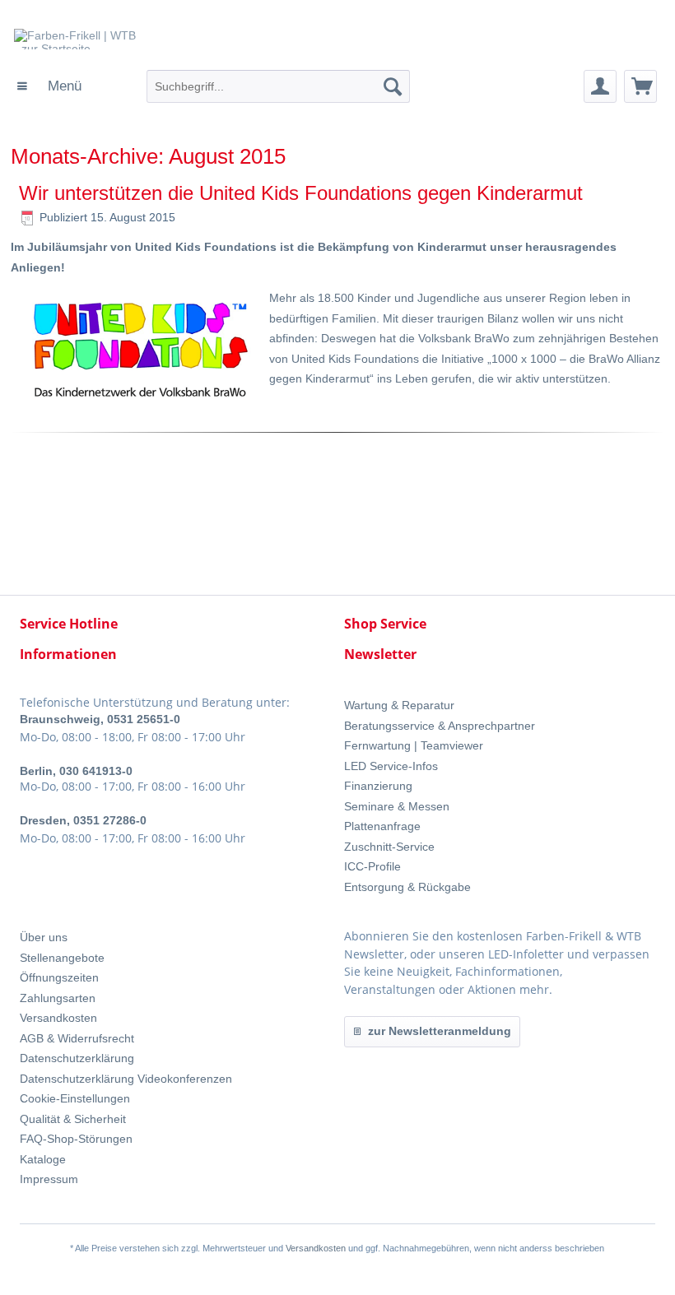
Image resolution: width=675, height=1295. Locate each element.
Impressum (49, 1179)
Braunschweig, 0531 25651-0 (100, 719)
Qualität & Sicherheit (73, 1119)
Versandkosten (58, 1017)
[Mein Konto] (600, 86)
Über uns (44, 937)
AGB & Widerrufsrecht (77, 1038)
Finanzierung (378, 785)
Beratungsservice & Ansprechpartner (439, 725)
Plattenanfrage (382, 826)
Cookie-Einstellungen (75, 1098)
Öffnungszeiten (59, 977)
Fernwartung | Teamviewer (413, 745)
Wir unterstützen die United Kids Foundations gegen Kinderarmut (301, 193)
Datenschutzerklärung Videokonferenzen (126, 1078)
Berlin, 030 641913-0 (76, 770)
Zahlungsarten (57, 998)
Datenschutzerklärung (77, 1058)
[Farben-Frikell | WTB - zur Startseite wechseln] (141, 49)
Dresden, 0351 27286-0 (83, 820)
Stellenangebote (62, 957)
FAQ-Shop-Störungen (76, 1138)
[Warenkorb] (640, 86)
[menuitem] (49, 86)
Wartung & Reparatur (399, 705)
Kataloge (43, 1159)
